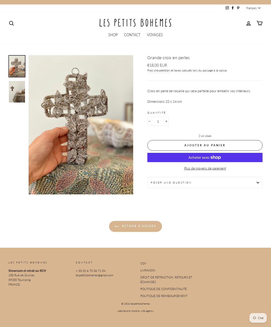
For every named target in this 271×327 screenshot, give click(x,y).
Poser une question (171, 182)
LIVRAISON (147, 270)
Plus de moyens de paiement (205, 168)
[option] (81, 124)
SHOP (113, 35)
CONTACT (132, 35)
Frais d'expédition (158, 70)
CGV (143, 263)
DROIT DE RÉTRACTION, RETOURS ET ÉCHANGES (166, 280)
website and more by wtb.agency (135, 310)
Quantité (156, 112)
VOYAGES (155, 35)
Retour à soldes (138, 226)
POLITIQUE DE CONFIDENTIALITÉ (163, 289)
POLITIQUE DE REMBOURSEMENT (163, 296)
